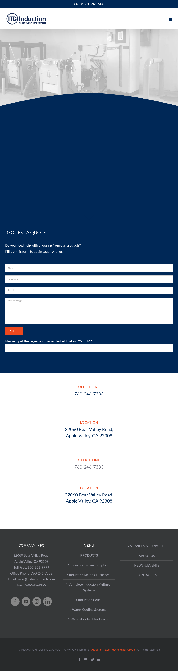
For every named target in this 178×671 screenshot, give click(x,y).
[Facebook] (15, 601)
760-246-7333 (94, 4)
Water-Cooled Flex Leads (89, 619)
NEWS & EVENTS (146, 565)
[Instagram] (36, 601)
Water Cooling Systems (89, 609)
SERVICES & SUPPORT (147, 546)
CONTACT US (147, 575)
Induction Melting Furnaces (89, 575)
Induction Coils (89, 600)
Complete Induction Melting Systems (89, 587)
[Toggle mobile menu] (171, 19)
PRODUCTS (89, 555)
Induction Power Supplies (89, 565)
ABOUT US (147, 556)
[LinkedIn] (47, 601)
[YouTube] (26, 601)
